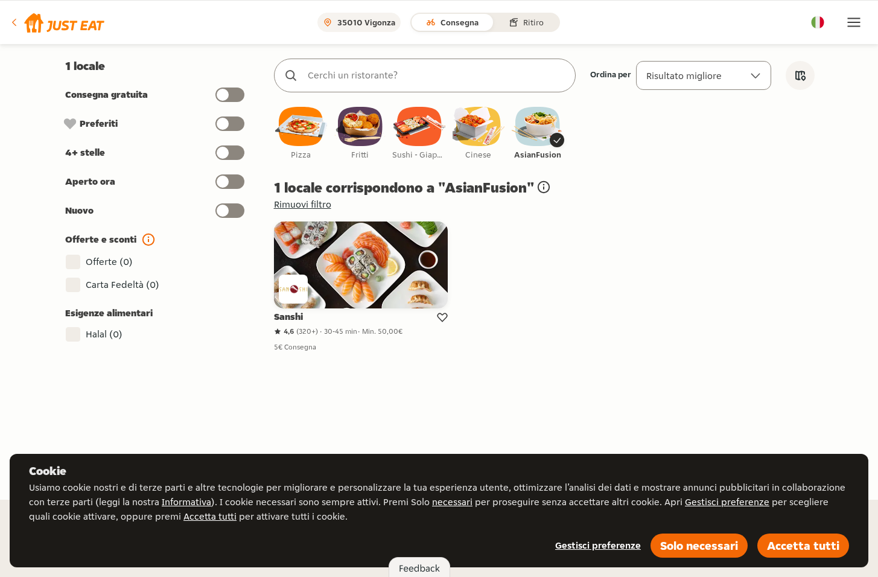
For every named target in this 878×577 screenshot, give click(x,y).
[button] (57, 22)
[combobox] (437, 75)
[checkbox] (301, 134)
